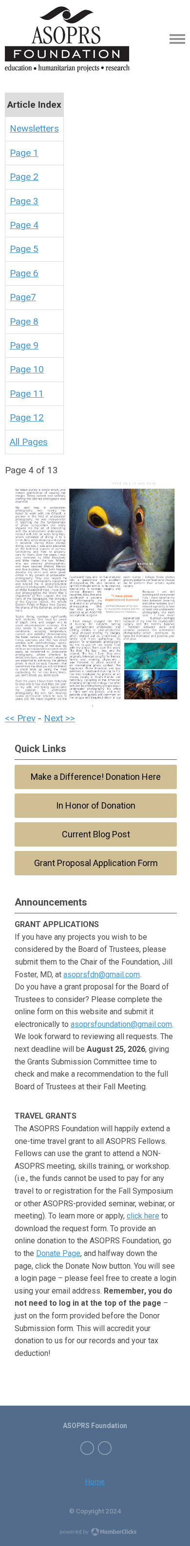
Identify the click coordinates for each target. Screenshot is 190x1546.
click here (143, 1215)
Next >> (59, 718)
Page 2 (24, 176)
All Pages (29, 441)
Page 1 (24, 152)
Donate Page (58, 1253)
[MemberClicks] (67, 39)
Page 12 (27, 417)
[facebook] (87, 1448)
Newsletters (34, 128)
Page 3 (24, 201)
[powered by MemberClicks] (95, 1533)
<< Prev (20, 718)
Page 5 (24, 248)
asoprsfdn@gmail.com (101, 974)
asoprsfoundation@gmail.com (121, 1024)
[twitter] (105, 1448)
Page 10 (27, 369)
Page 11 (27, 393)
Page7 (23, 297)
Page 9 (24, 345)
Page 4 (24, 225)
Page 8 (24, 321)
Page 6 (24, 273)
